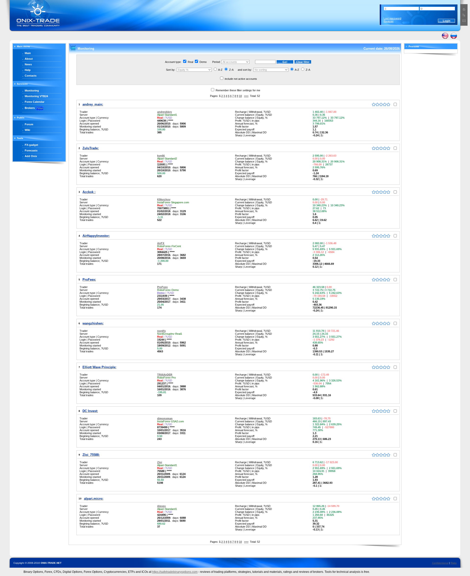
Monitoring (32, 90)
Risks (454, 563)
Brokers (30, 107)
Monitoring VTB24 (36, 96)
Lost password (392, 18)
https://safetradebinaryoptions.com (175, 572)
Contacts (30, 75)
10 (240, 95)
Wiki (27, 129)
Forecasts (31, 150)
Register (389, 21)
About (29, 58)
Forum (29, 124)
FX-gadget (31, 144)
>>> (246, 95)
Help (28, 70)
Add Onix (31, 156)
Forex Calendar (34, 101)
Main (28, 53)
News (28, 64)
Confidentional (440, 563)
